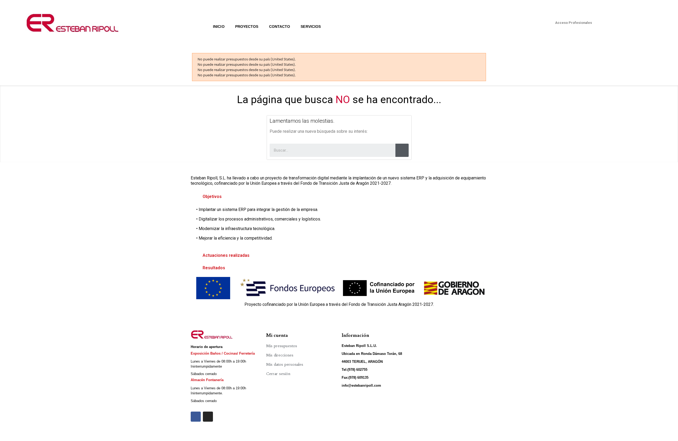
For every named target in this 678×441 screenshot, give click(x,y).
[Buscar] (402, 150)
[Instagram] (208, 417)
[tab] (339, 197)
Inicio (219, 26)
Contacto (279, 26)
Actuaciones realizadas (226, 255)
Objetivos (212, 196)
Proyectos (246, 26)
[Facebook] (196, 417)
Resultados (214, 267)
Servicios (311, 26)
